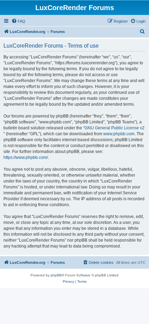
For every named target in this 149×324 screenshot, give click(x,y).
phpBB (56, 275)
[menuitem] (18, 21)
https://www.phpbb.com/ (25, 157)
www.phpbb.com (118, 133)
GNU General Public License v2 (114, 127)
